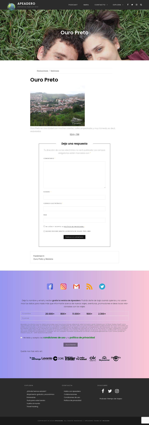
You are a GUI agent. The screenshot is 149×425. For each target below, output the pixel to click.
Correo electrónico (53, 203)
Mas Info (116, 357)
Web (45, 215)
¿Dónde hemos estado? (36, 391)
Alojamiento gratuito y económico (40, 394)
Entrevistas (31, 397)
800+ (63, 313)
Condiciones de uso (72, 397)
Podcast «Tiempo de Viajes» (111, 398)
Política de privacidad (74, 227)
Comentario (49, 158)
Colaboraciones (70, 394)
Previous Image (42, 71)
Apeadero (26, 4)
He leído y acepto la (65, 226)
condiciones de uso (54, 337)
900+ (89, 313)
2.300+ (102, 313)
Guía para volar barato (36, 400)
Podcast (73, 5)
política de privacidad (82, 337)
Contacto (100, 5)
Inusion (105, 421)
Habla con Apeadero (72, 391)
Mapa (86, 5)
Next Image (55, 71)
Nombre (47, 192)
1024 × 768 (74, 134)
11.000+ (76, 313)
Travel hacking (32, 406)
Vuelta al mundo (33, 403)
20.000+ (50, 313)
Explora (117, 5)
